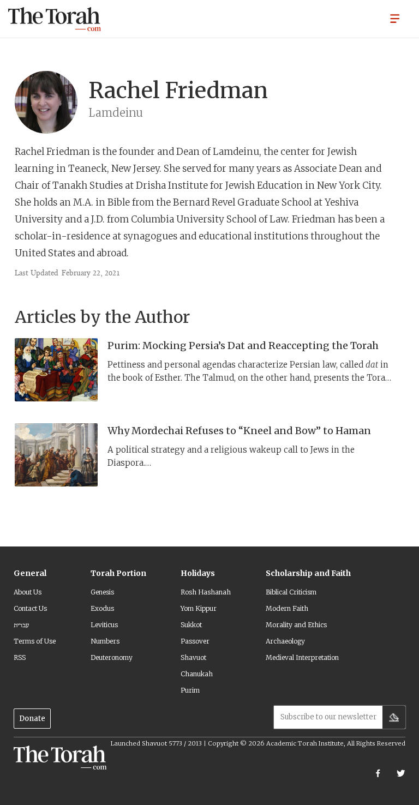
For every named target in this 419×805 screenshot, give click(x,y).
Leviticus (104, 625)
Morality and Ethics (296, 625)
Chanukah (197, 674)
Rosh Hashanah (206, 592)
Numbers (105, 641)
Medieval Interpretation (302, 657)
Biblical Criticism (291, 592)
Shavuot (193, 657)
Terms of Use (35, 641)
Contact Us (30, 608)
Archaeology (285, 641)
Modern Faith (287, 608)
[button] (395, 18)
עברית (21, 625)
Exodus (102, 608)
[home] (54, 19)
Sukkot (191, 625)
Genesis (102, 592)
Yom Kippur (199, 608)
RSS (20, 657)
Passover (195, 641)
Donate (32, 718)
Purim (190, 690)
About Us (27, 592)
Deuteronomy (112, 657)
